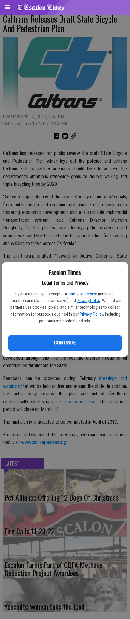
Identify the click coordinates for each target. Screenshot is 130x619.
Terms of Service (82, 293)
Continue (65, 343)
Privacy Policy (88, 300)
